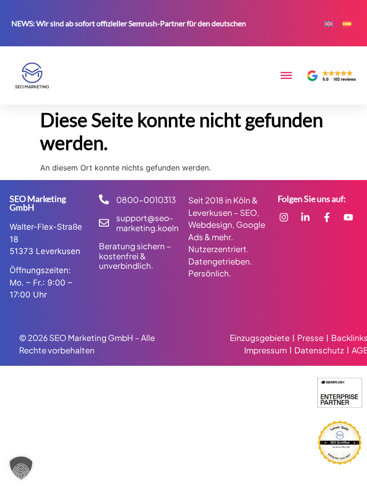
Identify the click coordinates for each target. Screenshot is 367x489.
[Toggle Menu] (286, 75)
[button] (21, 468)
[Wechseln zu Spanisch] (347, 23)
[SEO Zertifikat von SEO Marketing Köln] (339, 442)
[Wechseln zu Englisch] (329, 23)
